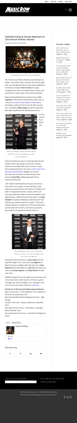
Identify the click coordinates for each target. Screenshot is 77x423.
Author (8, 322)
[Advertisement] (66, 151)
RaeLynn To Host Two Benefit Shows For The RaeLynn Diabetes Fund (63, 50)
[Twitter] (11, 338)
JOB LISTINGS (68, 1)
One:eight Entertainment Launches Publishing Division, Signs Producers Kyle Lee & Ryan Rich (63, 69)
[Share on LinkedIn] (31, 353)
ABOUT (47, 1)
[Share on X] (20, 353)
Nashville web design (35, 394)
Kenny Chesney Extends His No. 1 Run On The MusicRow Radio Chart (64, 125)
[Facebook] (9, 338)
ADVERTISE (53, 1)
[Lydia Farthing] (10, 334)
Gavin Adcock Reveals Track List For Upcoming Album (64, 106)
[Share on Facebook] (10, 353)
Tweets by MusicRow (48, 382)
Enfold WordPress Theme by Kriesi (48, 392)
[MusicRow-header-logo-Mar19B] (17, 9)
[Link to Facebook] (64, 398)
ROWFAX (60, 1)
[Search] (65, 9)
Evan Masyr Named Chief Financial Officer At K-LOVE (63, 90)
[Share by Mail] (41, 353)
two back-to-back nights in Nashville (25, 102)
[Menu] (69, 9)
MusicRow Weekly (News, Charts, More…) (63, 59)
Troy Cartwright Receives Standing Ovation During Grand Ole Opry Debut (63, 98)
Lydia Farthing (21, 43)
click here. (35, 285)
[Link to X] (67, 398)
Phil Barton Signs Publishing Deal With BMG (63, 134)
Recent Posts (16, 322)
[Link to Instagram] (70, 398)
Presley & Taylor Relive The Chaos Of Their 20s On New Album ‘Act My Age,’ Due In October (64, 116)
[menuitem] (47, 1)
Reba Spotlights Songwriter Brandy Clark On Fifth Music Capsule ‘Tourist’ (63, 80)
